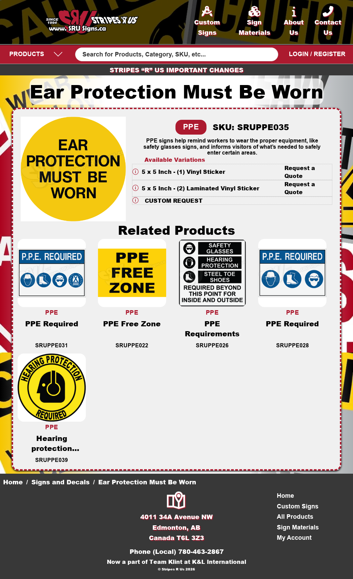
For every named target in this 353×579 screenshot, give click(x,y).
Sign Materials (298, 527)
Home (13, 481)
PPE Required (51, 323)
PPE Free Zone (132, 323)
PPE (191, 127)
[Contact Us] (176, 501)
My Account (294, 537)
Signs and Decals (60, 481)
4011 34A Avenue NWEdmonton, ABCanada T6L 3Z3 (176, 527)
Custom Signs (298, 506)
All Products (295, 516)
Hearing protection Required (51, 448)
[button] (232, 172)
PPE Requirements (212, 328)
